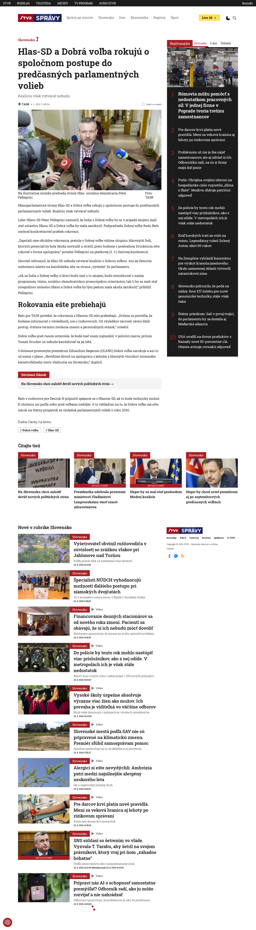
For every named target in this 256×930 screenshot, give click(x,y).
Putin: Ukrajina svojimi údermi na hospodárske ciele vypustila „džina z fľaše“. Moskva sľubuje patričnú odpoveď (205, 188)
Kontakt (247, 3)
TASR (25, 104)
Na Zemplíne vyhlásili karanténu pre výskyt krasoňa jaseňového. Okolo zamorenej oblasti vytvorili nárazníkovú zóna (204, 266)
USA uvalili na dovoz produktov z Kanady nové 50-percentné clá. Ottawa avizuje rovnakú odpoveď (204, 341)
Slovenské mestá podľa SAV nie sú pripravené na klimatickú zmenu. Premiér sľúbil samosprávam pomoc (111, 737)
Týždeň (225, 43)
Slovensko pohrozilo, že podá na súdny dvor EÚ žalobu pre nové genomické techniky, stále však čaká (203, 294)
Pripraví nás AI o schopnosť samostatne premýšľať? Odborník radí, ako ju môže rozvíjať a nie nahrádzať (115, 888)
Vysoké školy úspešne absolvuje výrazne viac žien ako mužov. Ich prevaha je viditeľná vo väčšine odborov (115, 701)
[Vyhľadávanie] (234, 18)
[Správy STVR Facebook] (170, 557)
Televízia (43, 3)
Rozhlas (23, 3)
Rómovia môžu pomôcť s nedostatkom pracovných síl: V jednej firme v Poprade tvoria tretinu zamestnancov (205, 105)
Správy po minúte (79, 17)
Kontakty (172, 537)
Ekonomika (139, 17)
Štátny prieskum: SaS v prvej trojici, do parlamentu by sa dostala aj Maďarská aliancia (206, 318)
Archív (62, 3)
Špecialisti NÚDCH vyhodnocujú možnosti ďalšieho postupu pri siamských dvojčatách (107, 586)
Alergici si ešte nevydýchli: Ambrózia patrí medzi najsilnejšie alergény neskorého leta (113, 773)
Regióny (159, 17)
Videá (183, 537)
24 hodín (200, 43)
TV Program (83, 3)
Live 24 (207, 18)
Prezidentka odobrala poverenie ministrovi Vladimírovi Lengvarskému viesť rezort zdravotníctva (100, 499)
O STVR (231, 537)
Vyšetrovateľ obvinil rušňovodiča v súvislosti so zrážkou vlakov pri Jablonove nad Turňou (110, 549)
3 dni (213, 43)
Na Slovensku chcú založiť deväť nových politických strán (65, 384)
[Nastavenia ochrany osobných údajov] (7, 922)
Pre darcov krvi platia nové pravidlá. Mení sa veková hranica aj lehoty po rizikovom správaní (206, 134)
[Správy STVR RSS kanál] (182, 557)
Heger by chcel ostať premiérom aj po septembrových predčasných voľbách (212, 496)
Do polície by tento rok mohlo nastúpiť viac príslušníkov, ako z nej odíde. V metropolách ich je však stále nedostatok (203, 215)
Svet (122, 17)
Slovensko (106, 17)
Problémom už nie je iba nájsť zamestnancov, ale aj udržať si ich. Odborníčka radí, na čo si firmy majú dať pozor (205, 160)
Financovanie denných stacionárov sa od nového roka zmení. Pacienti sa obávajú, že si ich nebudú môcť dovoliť (113, 622)
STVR (7, 3)
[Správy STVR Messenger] (176, 557)
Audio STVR (107, 3)
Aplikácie (219, 537)
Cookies (170, 548)
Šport (175, 17)
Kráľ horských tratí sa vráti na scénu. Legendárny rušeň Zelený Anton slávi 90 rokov (204, 240)
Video (99, 609)
